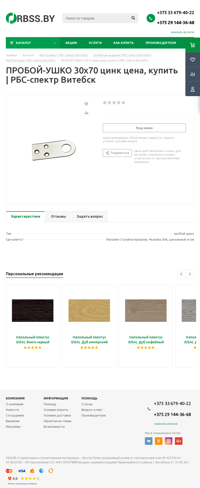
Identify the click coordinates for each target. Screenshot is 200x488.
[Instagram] (168, 441)
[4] (119, 103)
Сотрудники (15, 415)
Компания (15, 398)
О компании (14, 404)
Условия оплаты (56, 409)
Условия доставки (57, 415)
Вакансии (13, 421)
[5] (123, 103)
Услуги (95, 42)
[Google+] (178, 441)
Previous (182, 274)
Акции (71, 42)
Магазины (13, 426)
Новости (12, 409)
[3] (114, 103)
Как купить (123, 42)
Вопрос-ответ (92, 409)
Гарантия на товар (57, 421)
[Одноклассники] (158, 441)
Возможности (54, 426)
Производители (161, 42)
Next (190, 274)
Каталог (23, 42)
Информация (56, 398)
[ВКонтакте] (148, 441)
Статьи (86, 404)
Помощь (89, 398)
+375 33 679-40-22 (175, 17)
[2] (109, 103)
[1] (105, 103)
